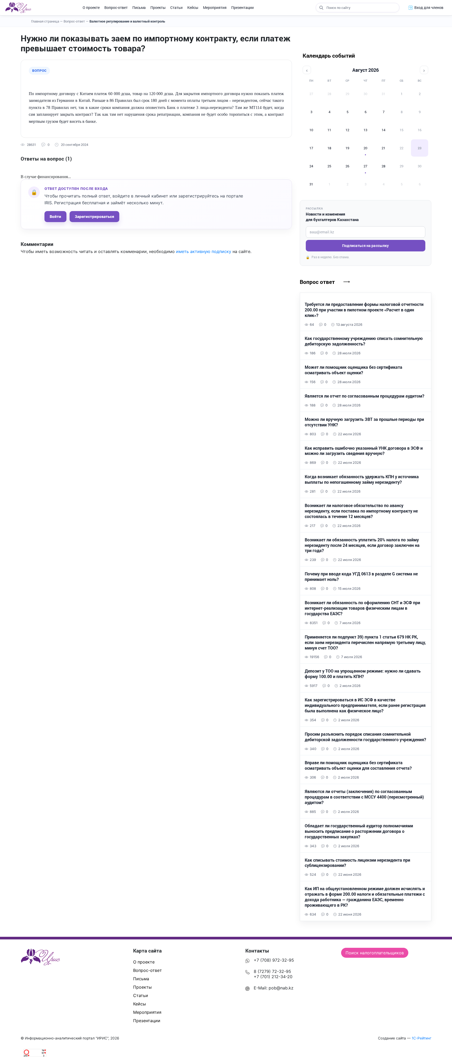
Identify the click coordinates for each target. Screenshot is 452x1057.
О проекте (91, 7)
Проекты (158, 7)
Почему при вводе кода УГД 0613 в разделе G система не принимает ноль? (361, 576)
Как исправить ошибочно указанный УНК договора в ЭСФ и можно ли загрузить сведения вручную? (364, 450)
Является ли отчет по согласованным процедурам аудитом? (364, 396)
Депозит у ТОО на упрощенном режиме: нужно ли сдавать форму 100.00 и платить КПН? (363, 673)
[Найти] (321, 7)
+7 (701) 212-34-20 (273, 976)
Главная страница (47, 21)
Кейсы (192, 7)
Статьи (176, 7)
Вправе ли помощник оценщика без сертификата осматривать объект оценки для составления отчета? (358, 765)
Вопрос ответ (317, 281)
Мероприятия (215, 7)
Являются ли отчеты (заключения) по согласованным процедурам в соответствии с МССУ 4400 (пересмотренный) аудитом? (364, 797)
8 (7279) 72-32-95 (272, 971)
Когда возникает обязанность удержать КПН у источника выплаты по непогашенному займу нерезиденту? (362, 479)
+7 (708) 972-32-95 (274, 960)
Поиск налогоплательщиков (375, 952)
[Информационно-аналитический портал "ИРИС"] (18, 8)
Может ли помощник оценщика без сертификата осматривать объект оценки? (353, 370)
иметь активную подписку (203, 251)
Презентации (242, 7)
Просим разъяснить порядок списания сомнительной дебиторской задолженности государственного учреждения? (365, 736)
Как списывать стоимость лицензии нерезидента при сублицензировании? (357, 862)
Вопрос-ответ (116, 7)
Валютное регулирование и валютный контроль (127, 21)
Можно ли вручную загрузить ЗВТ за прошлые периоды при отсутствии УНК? (364, 422)
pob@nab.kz (281, 987)
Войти (55, 216)
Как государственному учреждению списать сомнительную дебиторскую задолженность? (364, 341)
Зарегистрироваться (94, 216)
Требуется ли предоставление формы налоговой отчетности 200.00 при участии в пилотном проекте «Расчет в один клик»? (364, 310)
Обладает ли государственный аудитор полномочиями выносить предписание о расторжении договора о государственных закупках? (359, 831)
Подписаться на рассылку (365, 245)
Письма (139, 7)
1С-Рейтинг (421, 1038)
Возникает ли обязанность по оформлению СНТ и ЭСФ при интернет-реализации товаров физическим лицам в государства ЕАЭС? (362, 608)
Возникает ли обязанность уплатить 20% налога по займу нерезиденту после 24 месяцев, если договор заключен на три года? (362, 545)
